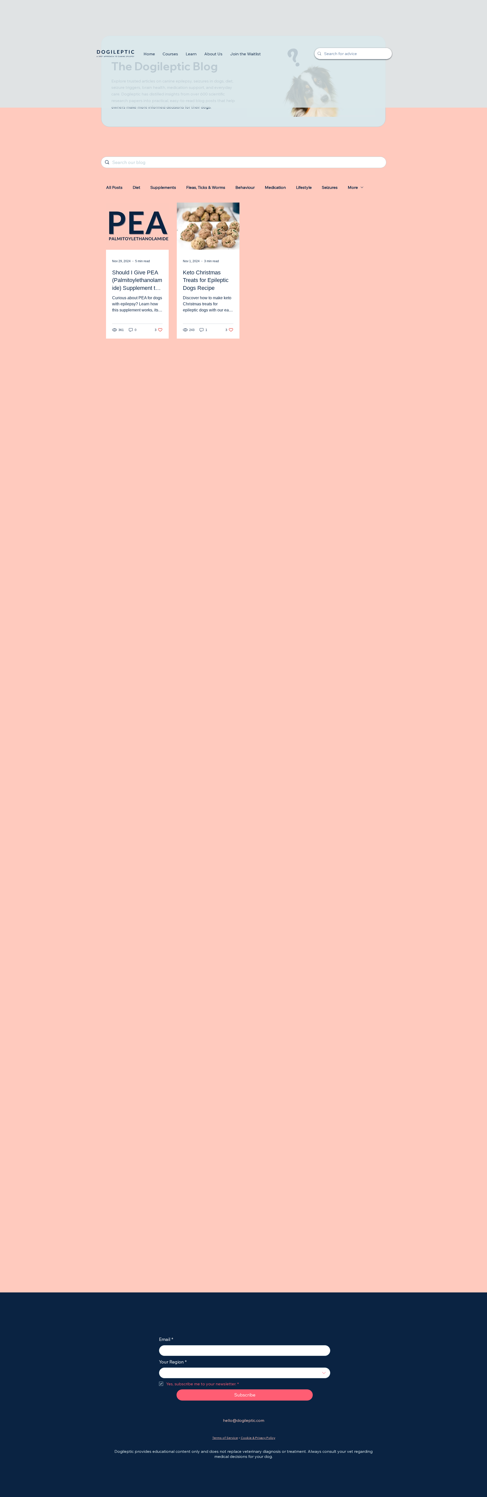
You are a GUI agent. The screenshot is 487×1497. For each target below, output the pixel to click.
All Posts (114, 187)
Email (166, 1339)
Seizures (330, 187)
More (353, 187)
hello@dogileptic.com (243, 1420)
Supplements (163, 187)
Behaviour (245, 187)
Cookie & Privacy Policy (258, 1438)
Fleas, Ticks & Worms (205, 187)
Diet (136, 187)
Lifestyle (304, 187)
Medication (275, 187)
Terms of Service (225, 1438)
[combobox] (245, 1373)
